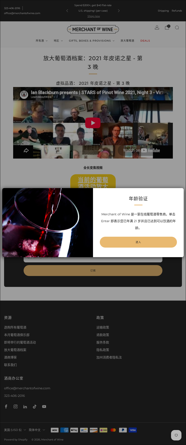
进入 (138, 242)
